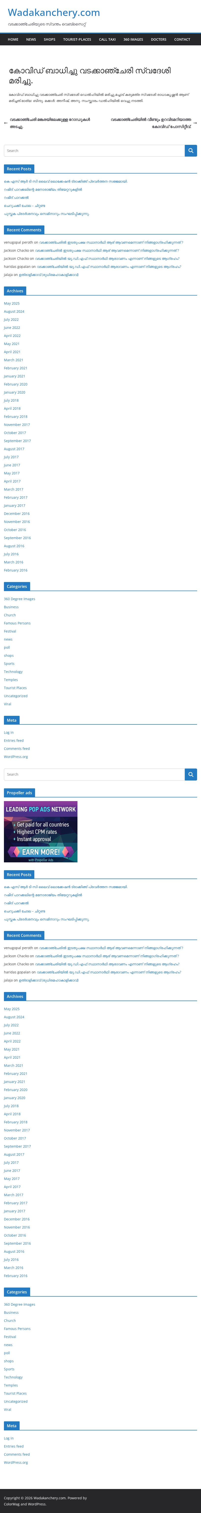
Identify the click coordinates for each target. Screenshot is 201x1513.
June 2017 (12, 465)
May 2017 (12, 473)
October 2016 (15, 529)
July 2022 (11, 319)
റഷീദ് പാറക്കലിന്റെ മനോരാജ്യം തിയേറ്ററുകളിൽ (43, 189)
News (31, 39)
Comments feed (17, 748)
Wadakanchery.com (54, 12)
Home (13, 39)
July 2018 (11, 400)
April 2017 (12, 481)
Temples (11, 679)
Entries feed (14, 740)
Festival (10, 631)
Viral (7, 704)
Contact (182, 39)
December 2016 (17, 513)
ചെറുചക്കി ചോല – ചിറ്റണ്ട (24, 205)
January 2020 (14, 392)
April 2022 (12, 335)
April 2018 (12, 408)
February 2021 (15, 368)
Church (10, 615)
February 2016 (15, 570)
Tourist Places (15, 687)
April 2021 (12, 351)
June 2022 (12, 327)
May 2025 (12, 303)
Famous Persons (17, 623)
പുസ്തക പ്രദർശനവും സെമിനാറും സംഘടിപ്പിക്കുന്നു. (46, 213)
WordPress (37, 1504)
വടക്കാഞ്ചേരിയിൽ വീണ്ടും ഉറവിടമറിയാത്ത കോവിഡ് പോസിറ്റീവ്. (151, 123)
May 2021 (12, 343)
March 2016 (13, 562)
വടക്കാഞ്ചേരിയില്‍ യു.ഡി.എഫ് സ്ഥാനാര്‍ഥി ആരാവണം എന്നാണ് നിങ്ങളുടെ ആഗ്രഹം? (107, 258)
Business (11, 607)
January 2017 (14, 505)
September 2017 (17, 440)
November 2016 (17, 521)
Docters (158, 39)
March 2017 (13, 489)
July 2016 (11, 554)
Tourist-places (77, 39)
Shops (49, 39)
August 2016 (14, 546)
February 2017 (15, 497)
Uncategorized (16, 696)
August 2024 (14, 311)
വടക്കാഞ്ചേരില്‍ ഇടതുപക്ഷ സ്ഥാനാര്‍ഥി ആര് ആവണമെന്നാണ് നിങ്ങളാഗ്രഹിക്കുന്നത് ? (111, 242)
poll (7, 647)
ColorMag (12, 1504)
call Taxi (107, 39)
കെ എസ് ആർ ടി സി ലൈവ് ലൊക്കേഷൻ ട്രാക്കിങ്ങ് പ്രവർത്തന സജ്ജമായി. (66, 181)
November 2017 (17, 424)
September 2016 (17, 537)
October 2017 (15, 432)
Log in (9, 732)
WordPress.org (16, 756)
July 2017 (11, 457)
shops (9, 655)
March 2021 (13, 360)
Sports (9, 663)
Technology (13, 671)
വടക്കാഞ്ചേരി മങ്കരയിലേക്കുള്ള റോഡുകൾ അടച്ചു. (50, 123)
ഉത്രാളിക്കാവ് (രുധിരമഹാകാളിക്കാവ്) (48, 274)
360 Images (133, 39)
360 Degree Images (19, 598)
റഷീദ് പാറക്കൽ (16, 197)
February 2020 (15, 384)
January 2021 (14, 376)
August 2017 (14, 448)
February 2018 (15, 416)
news (8, 639)
